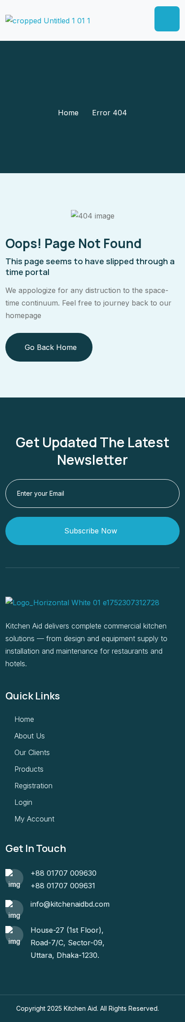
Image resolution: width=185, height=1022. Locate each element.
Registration (33, 785)
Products (29, 768)
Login (23, 802)
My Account (34, 818)
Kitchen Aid (80, 1008)
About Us (29, 735)
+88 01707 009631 (63, 885)
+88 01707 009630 (64, 873)
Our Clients (32, 752)
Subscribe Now (90, 530)
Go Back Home (51, 347)
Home (68, 112)
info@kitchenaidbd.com (70, 904)
